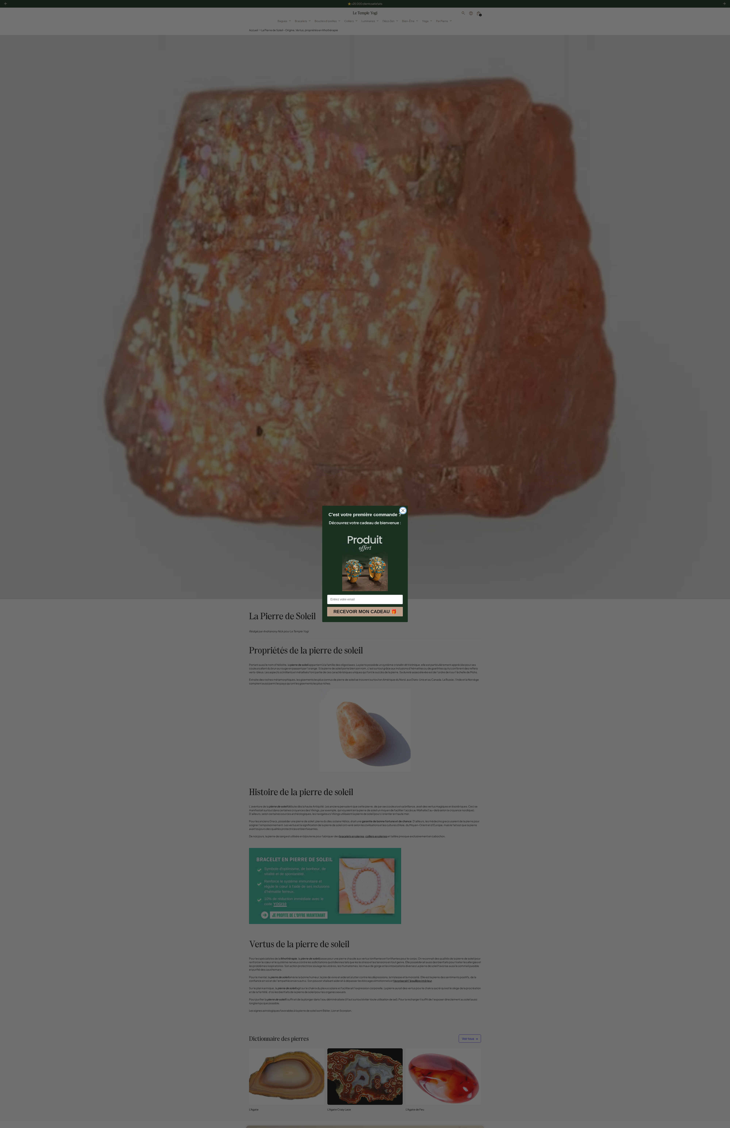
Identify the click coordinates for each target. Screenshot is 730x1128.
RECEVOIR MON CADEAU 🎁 (365, 611)
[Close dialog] (403, 510)
